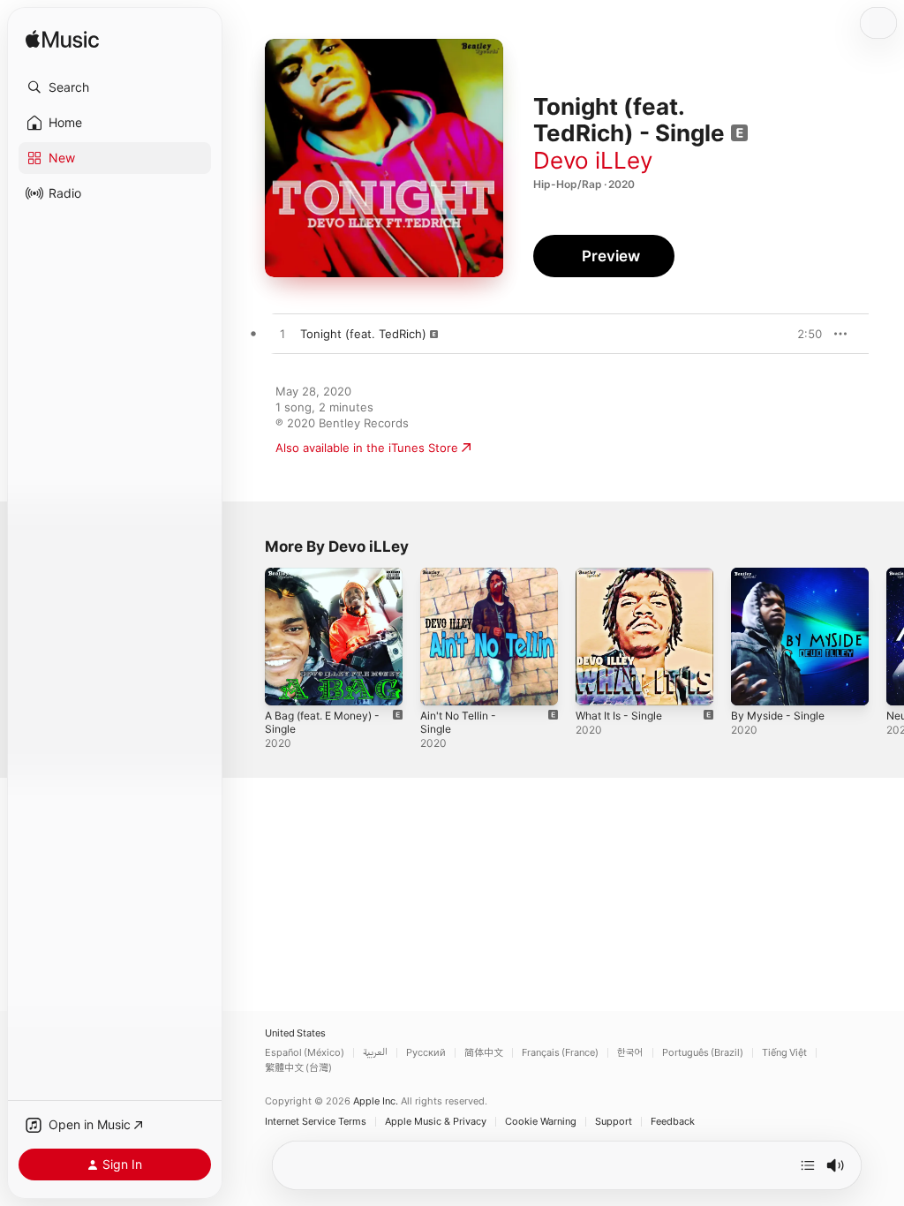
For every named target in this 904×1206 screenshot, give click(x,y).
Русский (426, 1053)
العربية (375, 1053)
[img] (62, 40)
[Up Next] (807, 1165)
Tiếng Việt (784, 1053)
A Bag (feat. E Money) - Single (322, 722)
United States (295, 1033)
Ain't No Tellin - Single (458, 722)
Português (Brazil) (702, 1053)
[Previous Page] (247, 637)
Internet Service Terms (315, 1122)
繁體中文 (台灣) (298, 1068)
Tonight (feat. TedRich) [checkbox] (363, 334)
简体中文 (483, 1053)
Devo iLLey (592, 160)
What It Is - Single (619, 715)
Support (613, 1122)
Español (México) (304, 1053)
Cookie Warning (540, 1122)
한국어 (630, 1053)
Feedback (673, 1122)
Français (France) (560, 1053)
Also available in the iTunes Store (366, 448)
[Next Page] (886, 637)
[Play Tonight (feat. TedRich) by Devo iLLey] (282, 335)
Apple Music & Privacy (435, 1122)
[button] (114, 87)
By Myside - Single (778, 715)
